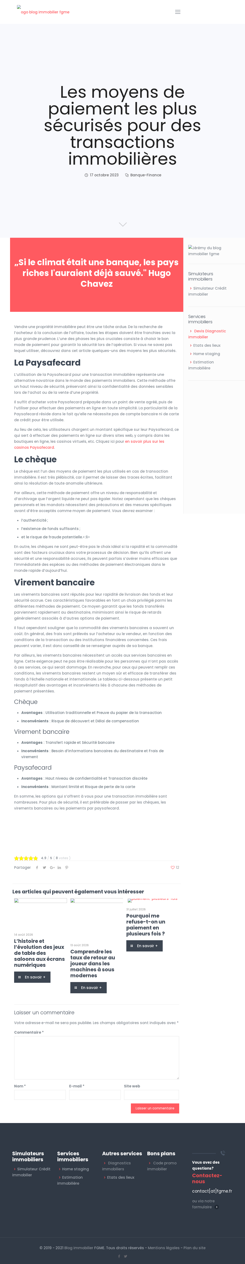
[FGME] (43, 12)
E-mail (76, 1086)
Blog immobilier (78, 1247)
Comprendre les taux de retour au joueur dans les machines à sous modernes (92, 963)
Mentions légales (164, 1247)
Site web (132, 1086)
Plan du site (195, 1247)
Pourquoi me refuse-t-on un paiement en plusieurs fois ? (145, 924)
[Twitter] (125, 1256)
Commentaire (29, 1032)
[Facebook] (119, 1256)
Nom (20, 1086)
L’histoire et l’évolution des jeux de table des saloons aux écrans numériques (39, 953)
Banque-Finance (145, 175)
